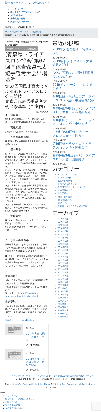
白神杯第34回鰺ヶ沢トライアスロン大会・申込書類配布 (73, 110)
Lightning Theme (42, 384)
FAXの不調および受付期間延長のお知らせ (73, 75)
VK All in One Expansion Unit (67, 384)
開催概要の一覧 (65, 199)
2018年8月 (63, 228)
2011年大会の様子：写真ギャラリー (35, 337)
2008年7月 (63, 313)
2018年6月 (63, 234)
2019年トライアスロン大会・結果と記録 (74, 63)
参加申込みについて (67, 184)
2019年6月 (63, 221)
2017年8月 (63, 237)
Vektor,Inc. (90, 384)
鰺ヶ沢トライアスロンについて (32, 375)
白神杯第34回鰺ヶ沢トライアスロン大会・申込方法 (73, 134)
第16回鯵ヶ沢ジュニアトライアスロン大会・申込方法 (73, 122)
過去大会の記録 (65, 196)
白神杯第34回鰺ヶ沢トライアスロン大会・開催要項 (73, 157)
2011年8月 (63, 288)
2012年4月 (63, 285)
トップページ (11, 375)
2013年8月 (63, 272)
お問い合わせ (53, 375)
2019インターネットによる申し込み (74, 86)
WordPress (23, 384)
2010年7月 (63, 291)
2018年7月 (63, 231)
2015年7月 (63, 253)
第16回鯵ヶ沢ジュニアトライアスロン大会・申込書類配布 (73, 98)
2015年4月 (63, 256)
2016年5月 (63, 247)
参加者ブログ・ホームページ (71, 187)
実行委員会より (65, 193)
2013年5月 (63, 275)
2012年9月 (63, 278)
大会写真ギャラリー (67, 190)
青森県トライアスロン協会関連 (21, 48)
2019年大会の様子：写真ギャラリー (73, 51)
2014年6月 (63, 266)
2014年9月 (63, 259)
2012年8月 (63, 282)
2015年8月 (63, 250)
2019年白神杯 (64, 177)
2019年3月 (63, 225)
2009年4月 (63, 307)
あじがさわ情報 (65, 180)
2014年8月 (63, 263)
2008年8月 (63, 310)
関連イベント (64, 203)
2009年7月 (63, 301)
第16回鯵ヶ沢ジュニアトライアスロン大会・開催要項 (73, 145)
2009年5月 (63, 304)
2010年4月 (63, 294)
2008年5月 (63, 316)
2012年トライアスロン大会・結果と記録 (35, 362)
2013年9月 (63, 269)
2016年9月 (63, 240)
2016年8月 (63, 244)
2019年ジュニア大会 (67, 174)
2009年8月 (63, 297)
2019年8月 (63, 218)
